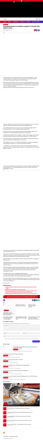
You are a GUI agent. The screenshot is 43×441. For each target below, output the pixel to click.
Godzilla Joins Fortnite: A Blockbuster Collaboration (21, 305)
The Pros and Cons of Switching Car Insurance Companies (18, 408)
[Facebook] (33, 300)
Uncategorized (6, 24)
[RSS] (4, 432)
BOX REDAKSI (5, 436)
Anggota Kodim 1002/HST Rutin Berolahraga (15, 289)
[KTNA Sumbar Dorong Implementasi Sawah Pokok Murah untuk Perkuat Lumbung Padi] (9, 308)
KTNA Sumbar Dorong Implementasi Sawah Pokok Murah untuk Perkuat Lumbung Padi (8, 313)
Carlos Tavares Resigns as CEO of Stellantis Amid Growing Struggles (8, 318)
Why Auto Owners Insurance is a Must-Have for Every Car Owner (19, 420)
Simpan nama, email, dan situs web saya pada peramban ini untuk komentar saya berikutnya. (22, 338)
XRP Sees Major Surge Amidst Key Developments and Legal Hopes (21, 318)
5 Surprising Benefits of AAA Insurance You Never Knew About (19, 416)
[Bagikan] (39, 30)
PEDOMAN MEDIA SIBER (13, 436)
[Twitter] (35, 300)
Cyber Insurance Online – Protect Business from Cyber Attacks (19, 424)
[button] (36, 19)
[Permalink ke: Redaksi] (4, 30)
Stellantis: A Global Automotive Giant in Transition (32, 305)
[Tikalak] (5, 19)
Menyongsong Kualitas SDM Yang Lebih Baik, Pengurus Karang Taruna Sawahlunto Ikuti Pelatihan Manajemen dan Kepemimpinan (21, 291)
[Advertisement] (21, 69)
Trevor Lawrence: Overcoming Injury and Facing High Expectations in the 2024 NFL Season (34, 318)
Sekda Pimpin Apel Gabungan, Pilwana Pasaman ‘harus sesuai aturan (21, 293)
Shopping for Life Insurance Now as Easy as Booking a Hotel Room (20, 412)
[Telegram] (37, 300)
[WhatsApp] (39, 300)
